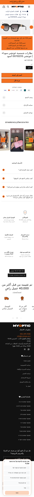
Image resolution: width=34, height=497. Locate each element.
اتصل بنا (28, 386)
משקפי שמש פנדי (25, 427)
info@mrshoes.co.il (24, 336)
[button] (29, 7)
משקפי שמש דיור (25, 423)
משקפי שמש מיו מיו (25, 402)
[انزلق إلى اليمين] (31, 27)
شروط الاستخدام (26, 377)
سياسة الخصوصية (25, 365)
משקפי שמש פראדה (25, 418)
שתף (17, 493)
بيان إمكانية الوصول (25, 382)
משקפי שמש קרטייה (24, 435)
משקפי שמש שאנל (25, 431)
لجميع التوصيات (17, 292)
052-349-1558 (25, 334)
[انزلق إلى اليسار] (2, 27)
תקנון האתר (27, 361)
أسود (29, 67)
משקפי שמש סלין (25, 414)
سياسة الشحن (26, 373)
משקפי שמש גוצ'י (25, 410)
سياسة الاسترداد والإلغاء (24, 369)
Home (24, 11)
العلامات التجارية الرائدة (12, 11)
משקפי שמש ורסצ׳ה (24, 439)
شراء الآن (17, 81)
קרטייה (23, 14)
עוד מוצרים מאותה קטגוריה (17, 275)
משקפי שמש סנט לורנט (23, 406)
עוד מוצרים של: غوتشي (17, 271)
